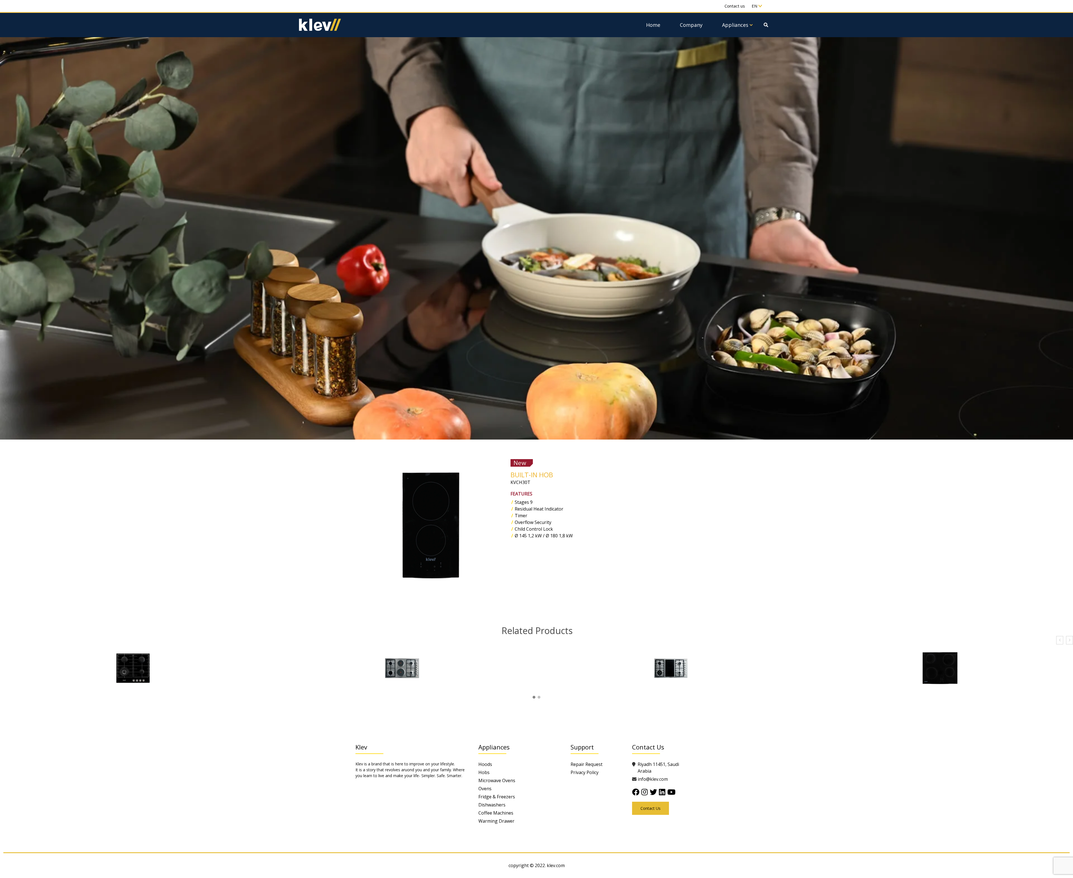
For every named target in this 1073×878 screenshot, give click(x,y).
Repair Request (586, 764)
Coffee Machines (495, 813)
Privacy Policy (585, 772)
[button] (533, 697)
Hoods (485, 764)
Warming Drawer (496, 821)
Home (653, 25)
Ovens (485, 789)
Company (691, 25)
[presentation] (1059, 640)
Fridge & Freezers (496, 797)
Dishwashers (491, 805)
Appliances (735, 25)
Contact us (735, 6)
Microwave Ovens (496, 780)
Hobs (484, 772)
